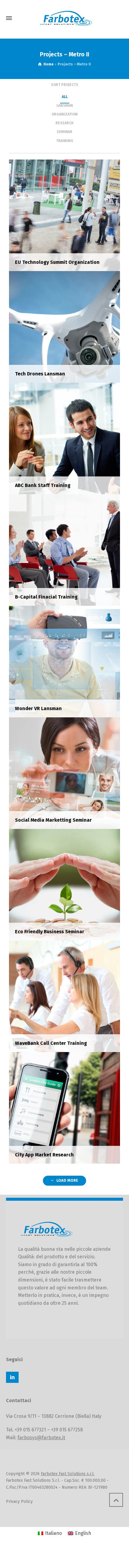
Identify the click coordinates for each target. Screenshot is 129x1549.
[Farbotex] (64, 18)
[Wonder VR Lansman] (64, 661)
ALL (65, 97)
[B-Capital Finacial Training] (64, 549)
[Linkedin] (12, 1377)
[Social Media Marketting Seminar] (64, 773)
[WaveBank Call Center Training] (64, 996)
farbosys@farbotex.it (41, 1437)
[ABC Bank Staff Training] (64, 438)
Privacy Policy (19, 1501)
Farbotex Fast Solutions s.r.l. (67, 1473)
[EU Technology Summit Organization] (64, 215)
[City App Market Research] (64, 1107)
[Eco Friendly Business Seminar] (64, 884)
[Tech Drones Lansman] (64, 326)
